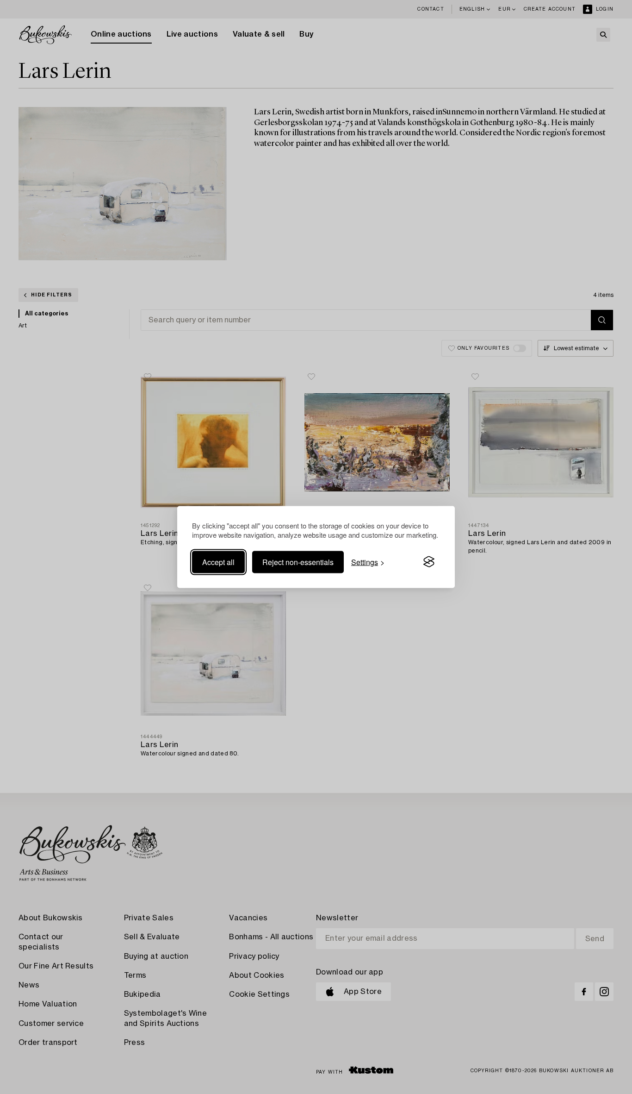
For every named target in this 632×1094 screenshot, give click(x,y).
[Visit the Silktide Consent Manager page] (429, 562)
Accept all (218, 561)
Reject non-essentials (298, 561)
